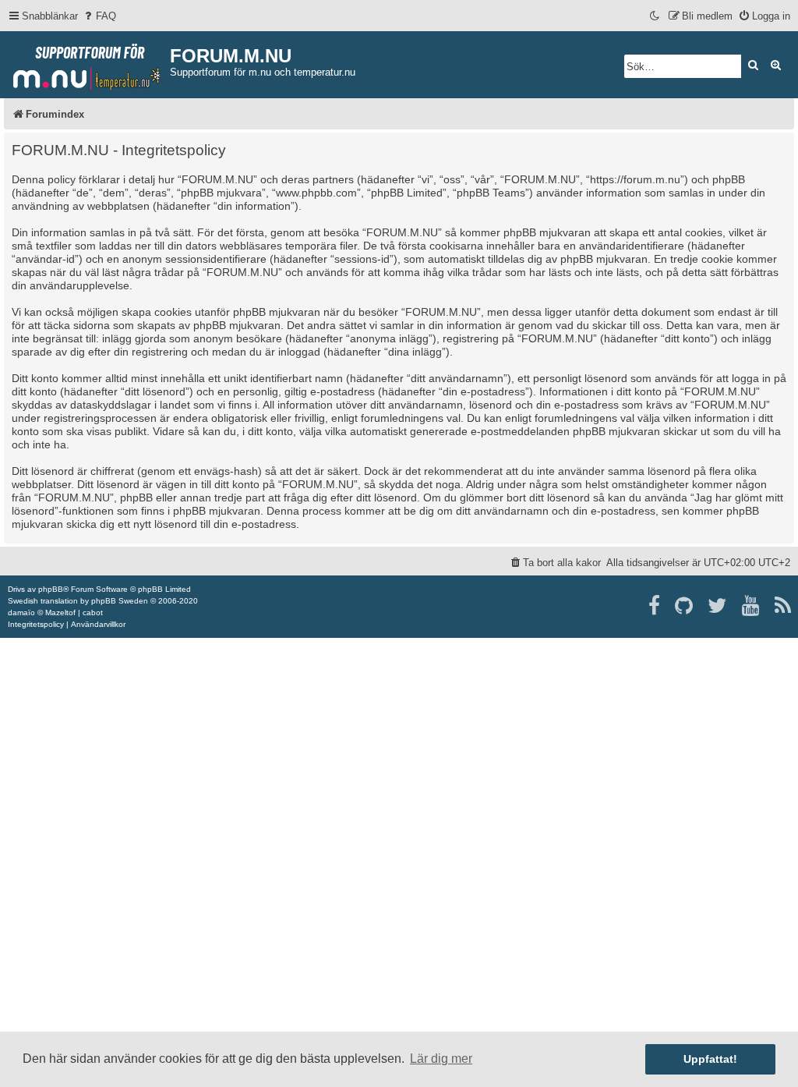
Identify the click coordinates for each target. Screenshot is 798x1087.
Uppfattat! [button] (710, 1059)
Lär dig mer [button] (441, 1058)
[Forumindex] (87, 63)
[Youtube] (751, 606)
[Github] (684, 606)
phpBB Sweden (119, 601)
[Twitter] (718, 606)
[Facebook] (655, 606)
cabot (93, 612)
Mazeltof (60, 612)
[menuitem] (99, 16)
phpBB (50, 589)
